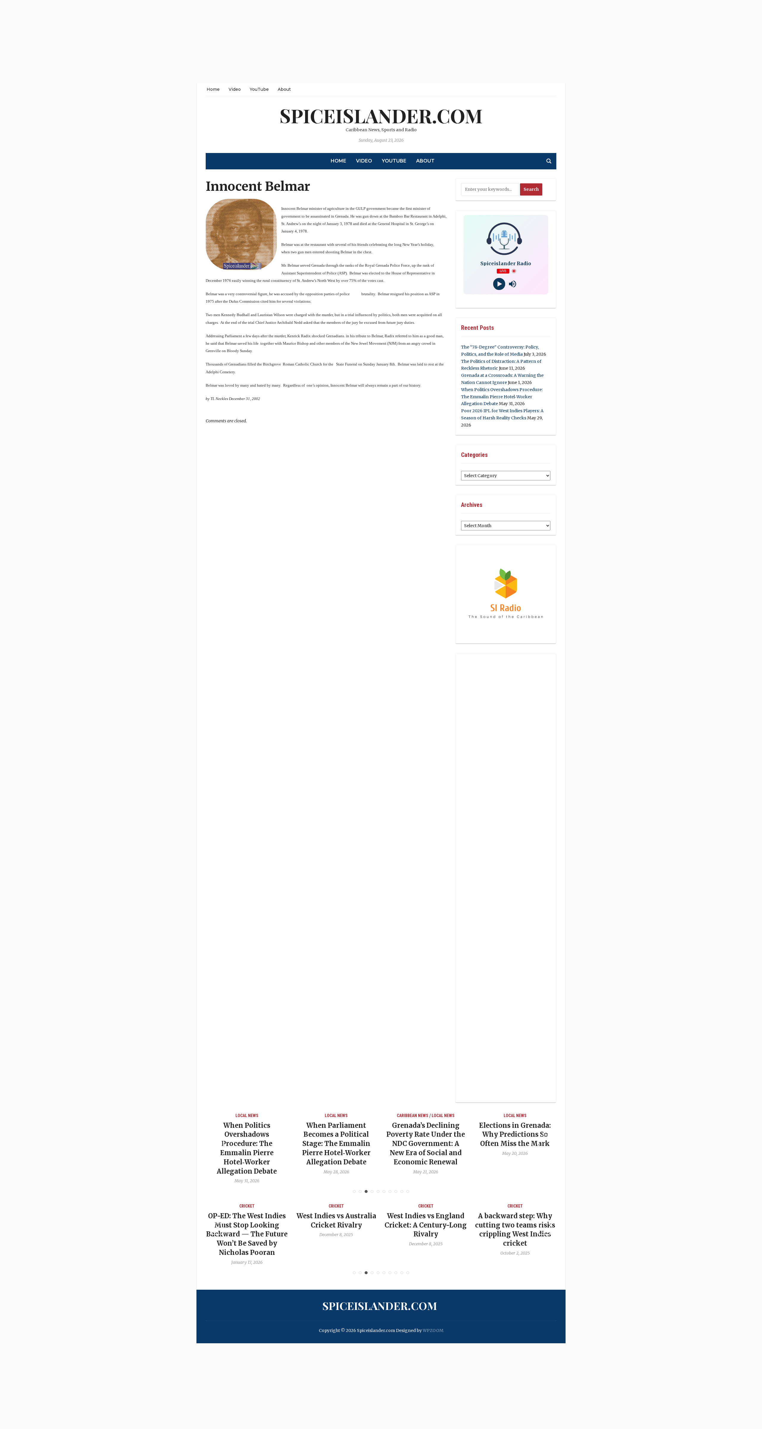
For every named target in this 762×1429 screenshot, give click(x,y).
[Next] (544, 1141)
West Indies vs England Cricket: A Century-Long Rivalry (339, 1225)
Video (235, 89)
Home (213, 89)
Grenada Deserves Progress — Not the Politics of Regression (517, 1134)
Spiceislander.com (381, 115)
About (284, 89)
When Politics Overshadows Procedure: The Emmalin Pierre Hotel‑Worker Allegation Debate (502, 397)
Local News (249, 1115)
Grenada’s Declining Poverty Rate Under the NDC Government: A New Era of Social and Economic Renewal (338, 1143)
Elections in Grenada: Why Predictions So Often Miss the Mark (428, 1134)
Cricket (249, 1206)
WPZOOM (433, 1330)
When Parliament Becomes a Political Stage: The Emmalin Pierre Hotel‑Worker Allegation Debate (249, 1143)
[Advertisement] (178, 41)
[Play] (499, 283)
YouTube (259, 89)
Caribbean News (325, 1115)
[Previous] (218, 1141)
